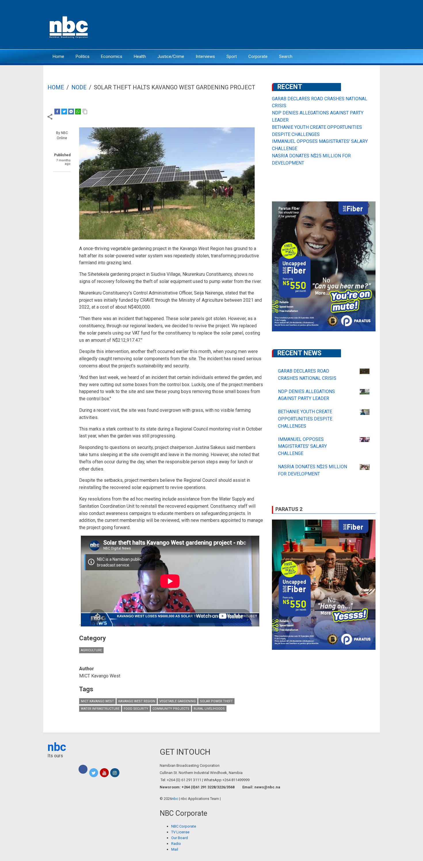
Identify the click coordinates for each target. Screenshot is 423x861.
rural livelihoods (209, 709)
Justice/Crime (170, 56)
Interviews (205, 56)
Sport (231, 56)
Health (140, 56)
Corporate (258, 56)
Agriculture (91, 650)
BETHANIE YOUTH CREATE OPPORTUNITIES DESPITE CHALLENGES (305, 419)
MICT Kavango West (97, 701)
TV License (180, 832)
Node (79, 87)
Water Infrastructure (100, 709)
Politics (82, 56)
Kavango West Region (136, 701)
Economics (111, 56)
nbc (56, 747)
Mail (174, 849)
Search (285, 56)
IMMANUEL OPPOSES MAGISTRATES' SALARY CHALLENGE (302, 446)
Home (58, 56)
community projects (171, 709)
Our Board (179, 838)
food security (136, 709)
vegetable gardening (177, 701)
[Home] (69, 26)
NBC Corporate (183, 826)
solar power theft (216, 701)
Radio (176, 843)
